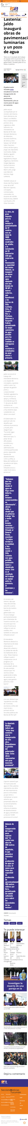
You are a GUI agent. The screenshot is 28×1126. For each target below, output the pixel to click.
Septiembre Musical (22, 940)
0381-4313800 (4, 1123)
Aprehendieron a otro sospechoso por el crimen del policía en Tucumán (15, 1027)
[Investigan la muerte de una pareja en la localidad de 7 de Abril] (15, 973)
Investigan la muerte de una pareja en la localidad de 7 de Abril (15, 988)
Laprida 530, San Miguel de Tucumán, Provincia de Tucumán (9, 1121)
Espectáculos (9, 1099)
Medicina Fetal (12, 1100)
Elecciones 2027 (8, 1003)
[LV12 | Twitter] (25, 1082)
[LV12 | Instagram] (22, 1085)
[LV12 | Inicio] (27, 1090)
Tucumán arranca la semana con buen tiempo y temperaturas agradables (14, 1047)
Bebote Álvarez (12, 1104)
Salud (7, 1105)
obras (19, 923)
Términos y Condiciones (5, 1116)
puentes (12, 1096)
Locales (3, 1097)
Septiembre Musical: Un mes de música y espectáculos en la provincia (20, 952)
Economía (3, 1105)
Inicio (2, 1094)
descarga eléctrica (12, 1110)
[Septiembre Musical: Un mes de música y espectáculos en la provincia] (18, 942)
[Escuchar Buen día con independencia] (25, 14)
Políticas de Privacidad (6, 1117)
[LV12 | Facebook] (22, 1082)
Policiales (8, 1094)
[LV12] (4, 1083)
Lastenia (13, 923)
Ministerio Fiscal (15, 977)
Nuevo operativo (8, 1063)
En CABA (12, 940)
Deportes (8, 1097)
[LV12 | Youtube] (25, 1085)
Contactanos (23, 1094)
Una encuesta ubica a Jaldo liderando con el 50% (14, 1008)
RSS (21, 1108)
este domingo (8, 1023)
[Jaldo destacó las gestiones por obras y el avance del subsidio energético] (6, 942)
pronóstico (7, 1043)
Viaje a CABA (7, 940)
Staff (21, 1097)
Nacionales (4, 1102)
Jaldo (12, 89)
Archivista (12, 1107)
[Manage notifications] (24, 1123)
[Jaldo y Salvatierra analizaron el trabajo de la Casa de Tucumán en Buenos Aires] (12, 942)
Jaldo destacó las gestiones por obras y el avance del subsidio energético (7, 952)
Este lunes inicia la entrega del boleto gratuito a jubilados (14, 1067)
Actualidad (3, 1099)
